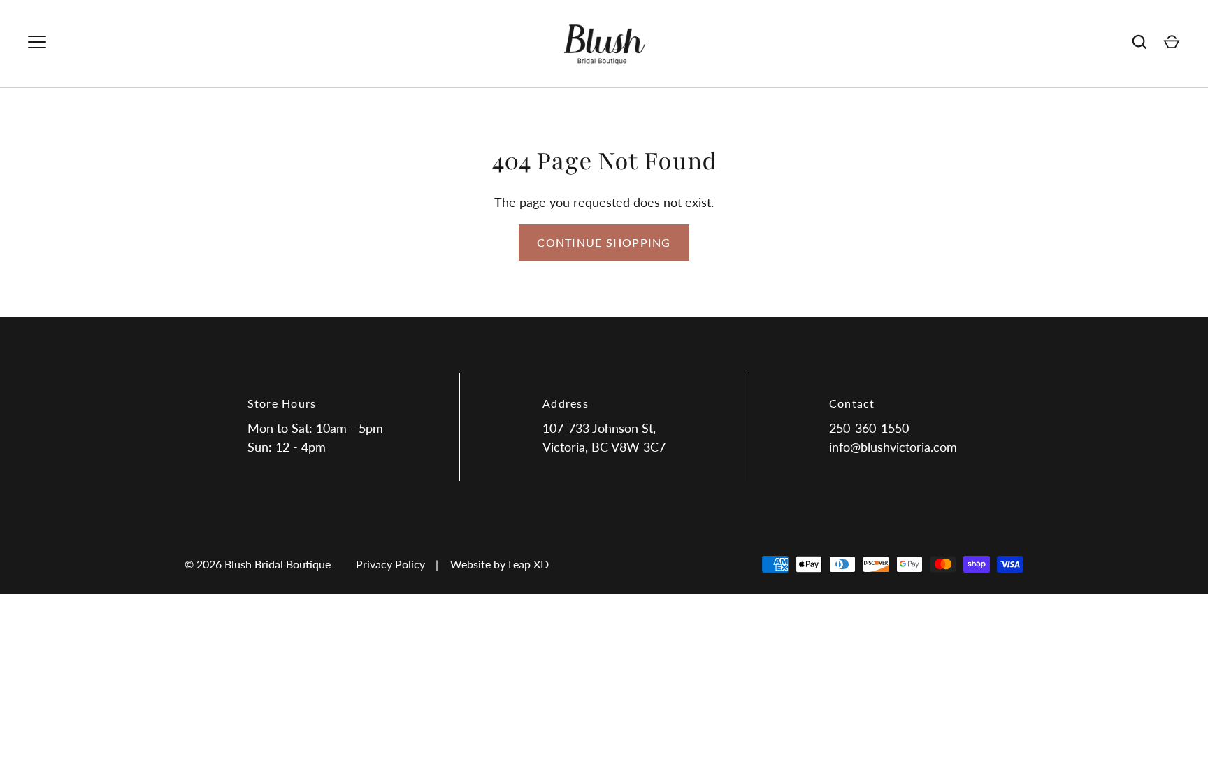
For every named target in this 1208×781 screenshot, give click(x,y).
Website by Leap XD (499, 564)
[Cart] (1171, 42)
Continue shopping (603, 242)
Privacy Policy (390, 564)
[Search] (1139, 42)
